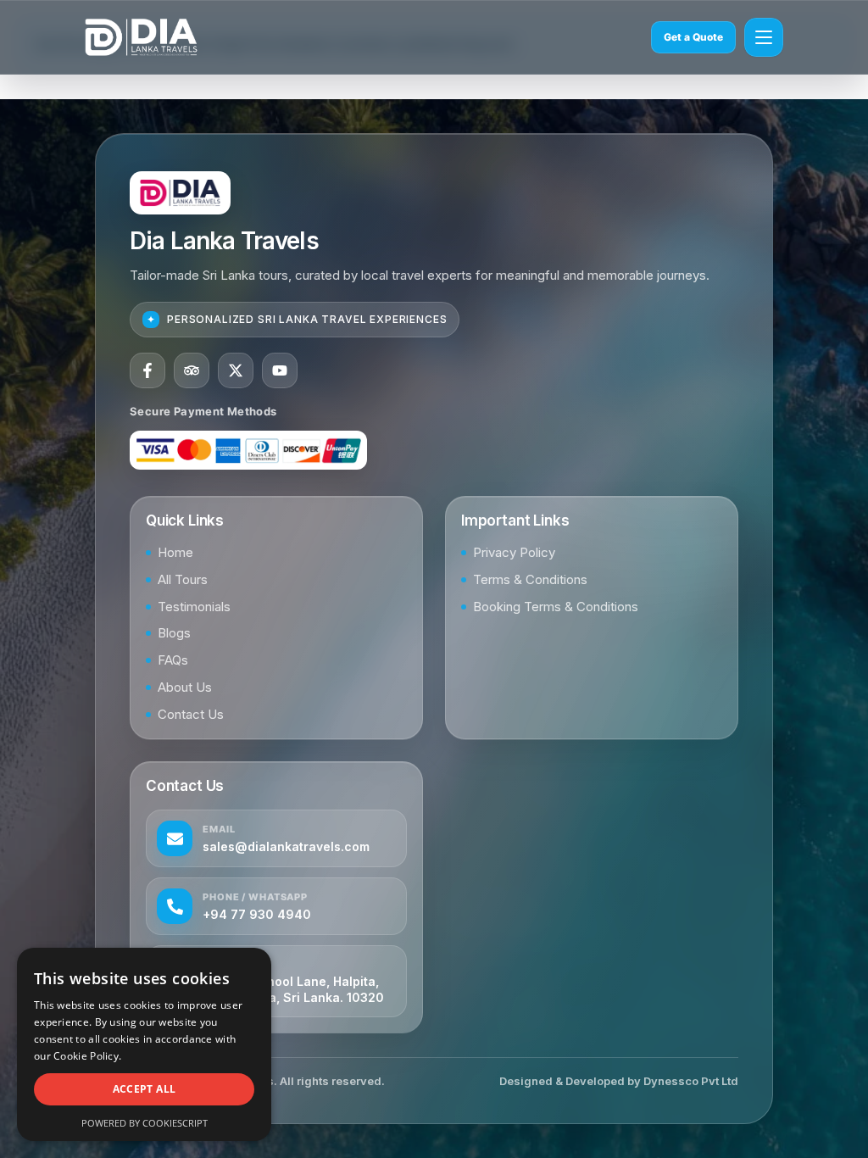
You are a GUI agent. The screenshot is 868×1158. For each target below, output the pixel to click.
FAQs (173, 660)
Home (175, 552)
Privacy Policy (514, 552)
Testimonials (194, 606)
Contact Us (191, 714)
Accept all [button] (144, 1089)
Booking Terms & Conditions (555, 606)
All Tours (183, 579)
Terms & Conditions (530, 579)
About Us (185, 687)
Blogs (174, 633)
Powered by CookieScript (144, 1122)
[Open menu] (763, 37)
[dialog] (144, 1044)
